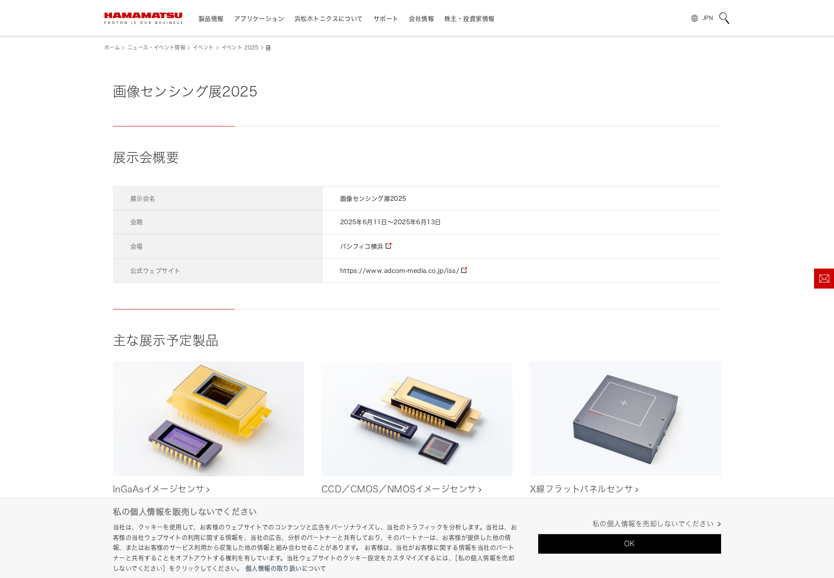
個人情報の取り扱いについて (285, 568)
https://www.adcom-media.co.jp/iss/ (399, 270)
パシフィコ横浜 (362, 246)
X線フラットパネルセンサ (581, 489)
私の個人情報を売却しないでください (653, 524)
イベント (203, 47)
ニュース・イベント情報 (156, 47)
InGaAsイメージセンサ (158, 489)
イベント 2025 (240, 47)
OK (629, 543)
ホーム (112, 47)
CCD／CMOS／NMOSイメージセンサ (398, 489)
